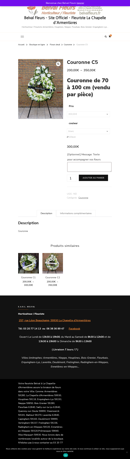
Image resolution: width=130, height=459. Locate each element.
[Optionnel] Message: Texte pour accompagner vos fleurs (84, 157)
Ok (65, 455)
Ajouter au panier (93, 177)
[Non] (127, 452)
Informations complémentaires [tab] (76, 213)
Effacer (72, 136)
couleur (73, 123)
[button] (58, 64)
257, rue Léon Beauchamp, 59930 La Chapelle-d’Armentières (55, 320)
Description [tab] (46, 213)
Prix (71, 106)
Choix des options (28, 262)
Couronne (83, 197)
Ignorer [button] (80, 3)
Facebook (74, 328)
